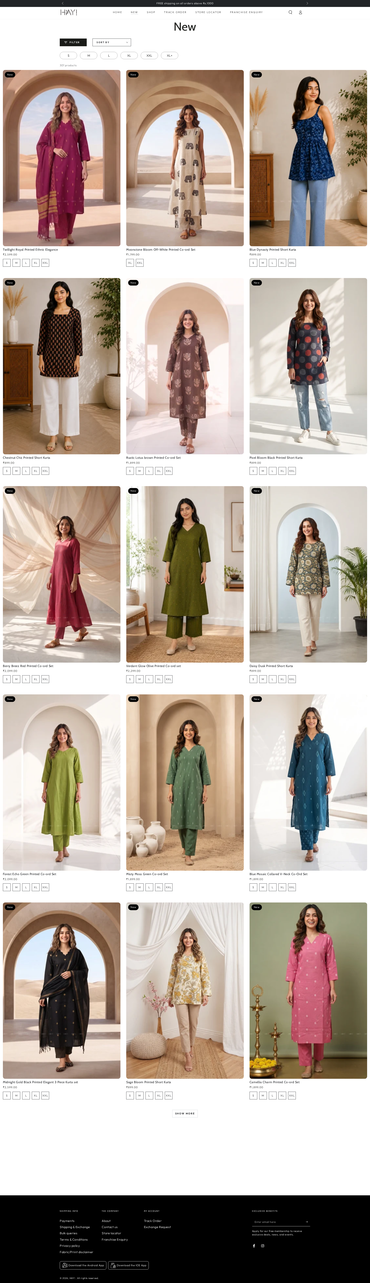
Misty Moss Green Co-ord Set (147, 874)
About (106, 1221)
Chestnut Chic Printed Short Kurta (26, 458)
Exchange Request (157, 1227)
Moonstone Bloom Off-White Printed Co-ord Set (160, 249)
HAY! (73, 1278)
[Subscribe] (308, 1222)
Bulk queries (68, 1233)
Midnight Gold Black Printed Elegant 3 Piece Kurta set (40, 1082)
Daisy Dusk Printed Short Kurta (271, 666)
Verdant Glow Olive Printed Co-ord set (153, 666)
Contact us (110, 1227)
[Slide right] (307, 3)
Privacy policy (70, 1246)
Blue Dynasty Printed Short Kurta (273, 249)
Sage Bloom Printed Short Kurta (148, 1082)
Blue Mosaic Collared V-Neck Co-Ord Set (279, 874)
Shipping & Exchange (75, 1227)
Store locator (111, 1233)
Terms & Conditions (74, 1239)
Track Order (153, 1221)
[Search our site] (290, 12)
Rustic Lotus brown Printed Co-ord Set (153, 458)
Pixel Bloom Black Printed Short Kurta (276, 458)
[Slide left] (63, 3)
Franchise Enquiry (115, 1239)
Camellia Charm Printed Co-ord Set (275, 1082)
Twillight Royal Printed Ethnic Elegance (30, 249)
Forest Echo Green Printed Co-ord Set (29, 874)
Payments (67, 1221)
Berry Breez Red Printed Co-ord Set (28, 666)
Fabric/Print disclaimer (76, 1252)
